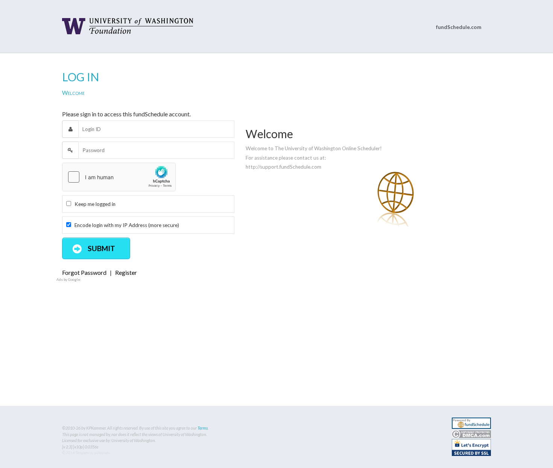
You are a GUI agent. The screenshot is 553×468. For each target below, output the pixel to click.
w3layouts (102, 453)
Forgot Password (84, 272)
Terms (203, 427)
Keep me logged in (93, 204)
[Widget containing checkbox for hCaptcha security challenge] (119, 177)
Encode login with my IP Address (125, 225)
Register (126, 272)
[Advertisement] (276, 335)
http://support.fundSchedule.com (283, 167)
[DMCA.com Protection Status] (471, 433)
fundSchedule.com (459, 27)
